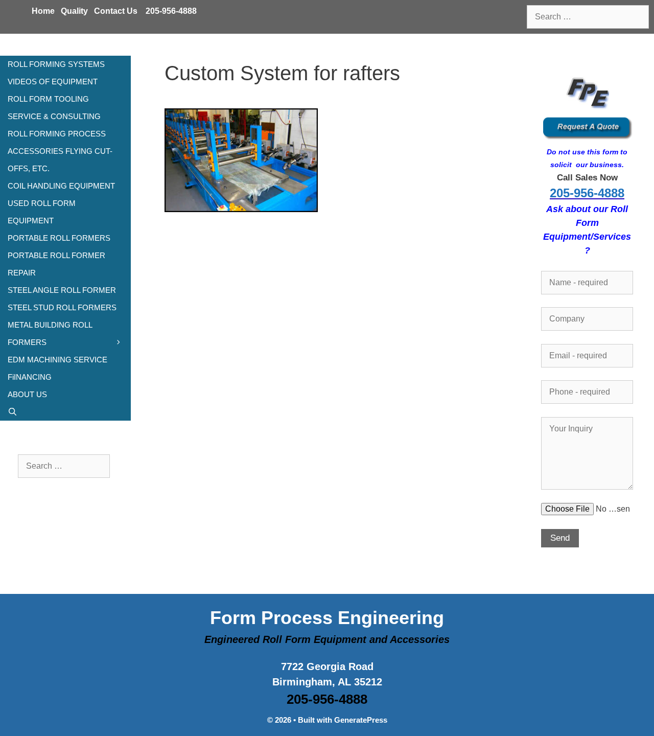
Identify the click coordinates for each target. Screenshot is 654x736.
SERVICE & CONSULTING (54, 116)
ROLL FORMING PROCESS (57, 133)
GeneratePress (360, 720)
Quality (74, 11)
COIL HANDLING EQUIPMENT (61, 185)
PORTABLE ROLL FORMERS (59, 238)
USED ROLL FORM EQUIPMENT (42, 212)
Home (43, 11)
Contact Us (115, 11)
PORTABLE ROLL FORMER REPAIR (56, 264)
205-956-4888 (171, 11)
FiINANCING (30, 377)
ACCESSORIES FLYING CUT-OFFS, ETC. (60, 160)
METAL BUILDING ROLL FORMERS (50, 333)
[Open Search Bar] (65, 412)
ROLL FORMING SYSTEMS (56, 64)
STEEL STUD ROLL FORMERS (62, 307)
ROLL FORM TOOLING (48, 99)
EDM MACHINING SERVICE (57, 359)
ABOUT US (27, 394)
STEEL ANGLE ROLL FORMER (62, 290)
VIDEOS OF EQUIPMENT (53, 81)
